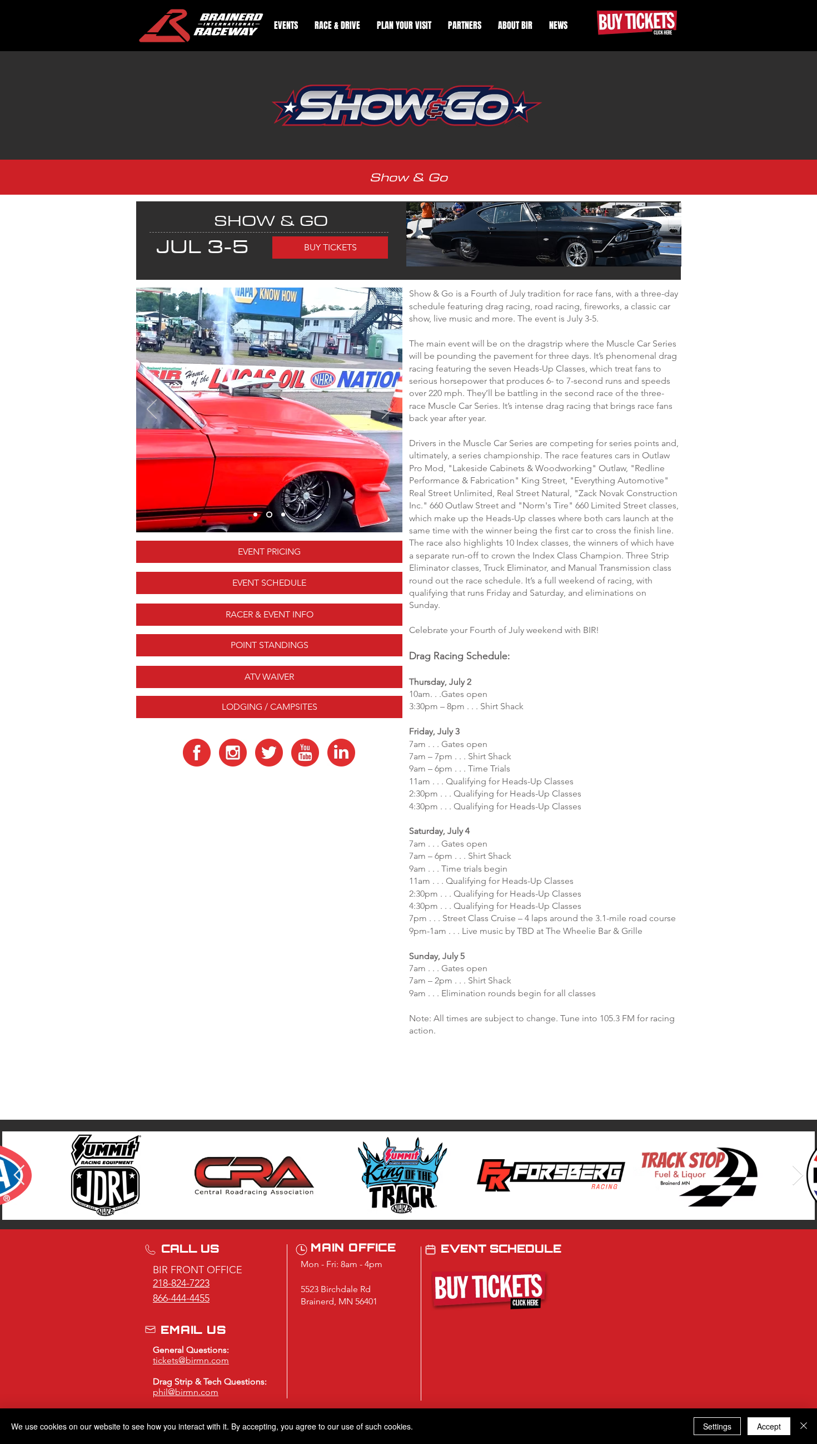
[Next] (387, 410)
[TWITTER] (269, 752)
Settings (717, 1426)
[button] (286, 25)
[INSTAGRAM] (233, 752)
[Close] (803, 1426)
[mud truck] (282, 515)
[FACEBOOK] (197, 752)
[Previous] (152, 410)
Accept (769, 1426)
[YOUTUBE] (305, 752)
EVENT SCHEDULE (501, 1249)
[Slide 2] (255, 515)
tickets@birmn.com (191, 1360)
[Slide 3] (268, 515)
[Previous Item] (19, 1175)
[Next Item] (797, 1175)
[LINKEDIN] (341, 752)
